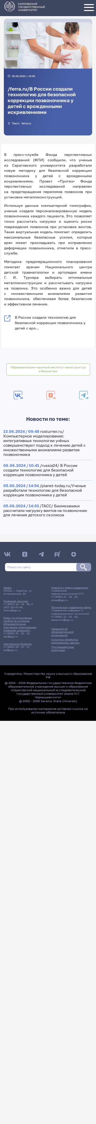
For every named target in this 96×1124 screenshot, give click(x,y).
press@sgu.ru (59, 600)
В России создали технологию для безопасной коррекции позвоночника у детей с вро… (50, 322)
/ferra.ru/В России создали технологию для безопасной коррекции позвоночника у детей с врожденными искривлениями (42, 100)
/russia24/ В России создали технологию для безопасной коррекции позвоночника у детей (40, 470)
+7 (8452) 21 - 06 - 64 (64, 616)
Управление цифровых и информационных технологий (70, 612)
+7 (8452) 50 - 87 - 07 (16, 646)
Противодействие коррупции (62, 648)
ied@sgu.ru (10, 649)
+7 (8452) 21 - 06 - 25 (64, 596)
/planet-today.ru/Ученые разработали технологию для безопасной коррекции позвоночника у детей (44, 490)
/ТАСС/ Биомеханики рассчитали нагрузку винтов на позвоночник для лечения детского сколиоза (45, 510)
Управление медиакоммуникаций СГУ (67, 592)
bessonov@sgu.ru (62, 619)
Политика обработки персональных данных (65, 641)
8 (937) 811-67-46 (18, 606)
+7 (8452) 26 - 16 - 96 (16, 604)
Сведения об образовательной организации (62, 631)
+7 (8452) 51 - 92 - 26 (16, 633)
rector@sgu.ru (12, 610)
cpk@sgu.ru (10, 636)
